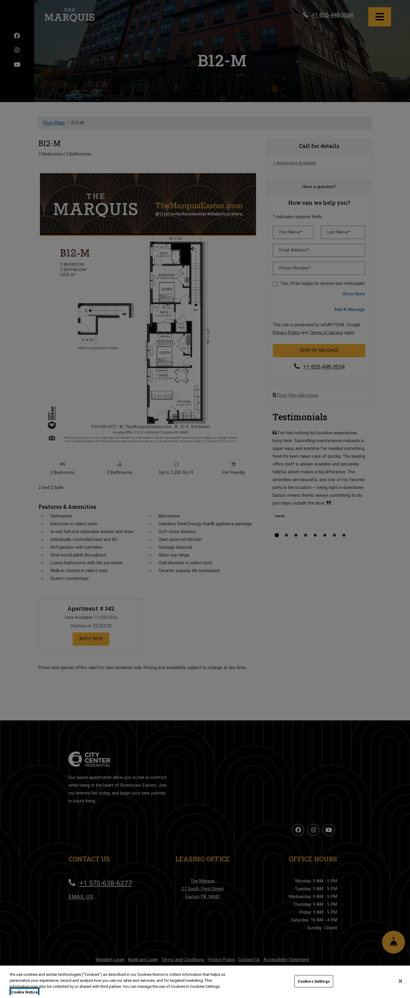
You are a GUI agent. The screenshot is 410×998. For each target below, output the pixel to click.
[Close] (400, 981)
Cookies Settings (314, 981)
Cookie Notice (24, 992)
